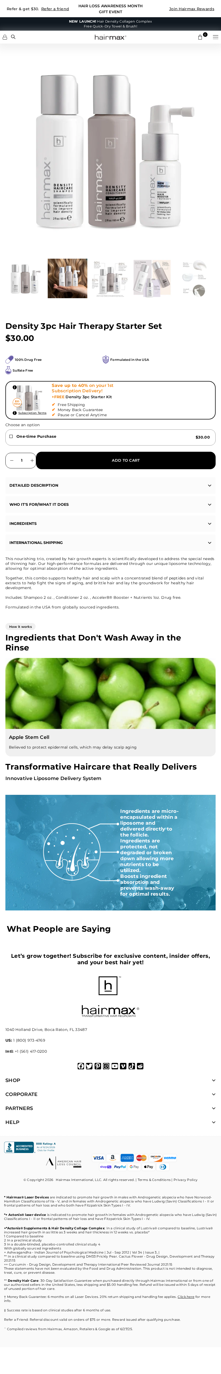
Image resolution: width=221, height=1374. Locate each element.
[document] (110, 148)
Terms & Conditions (154, 1180)
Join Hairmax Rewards (191, 8)
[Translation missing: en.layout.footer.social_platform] (81, 1066)
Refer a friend (55, 8)
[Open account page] (5, 37)
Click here (186, 1297)
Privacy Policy (186, 1180)
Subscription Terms (32, 413)
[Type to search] (13, 37)
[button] (215, 37)
